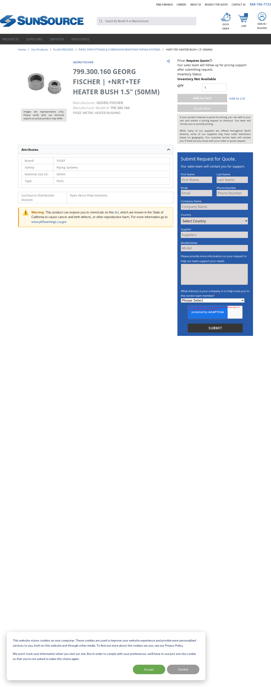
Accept (149, 669)
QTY (180, 86)
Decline (183, 669)
